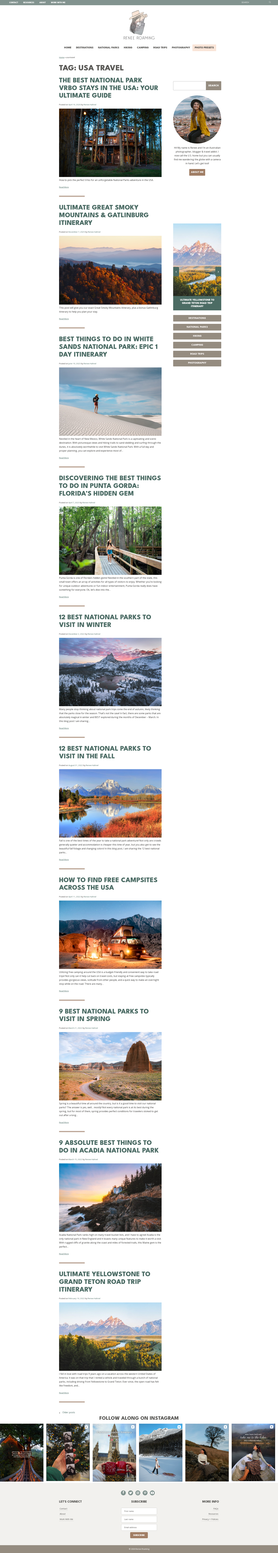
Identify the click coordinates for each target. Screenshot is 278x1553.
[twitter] (131, 1492)
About (42, 2)
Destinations (84, 47)
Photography (181, 47)
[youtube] (153, 1492)
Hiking (128, 47)
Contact (13, 2)
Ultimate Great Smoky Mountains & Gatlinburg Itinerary (104, 215)
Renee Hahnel (90, 104)
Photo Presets (204, 47)
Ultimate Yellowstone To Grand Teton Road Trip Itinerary (104, 1282)
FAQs (215, 1508)
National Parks (108, 47)
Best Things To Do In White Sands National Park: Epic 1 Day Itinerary (108, 347)
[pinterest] (146, 1492)
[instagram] (139, 1492)
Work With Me (58, 2)
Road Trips (160, 47)
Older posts (68, 1412)
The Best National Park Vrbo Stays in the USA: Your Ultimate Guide (108, 88)
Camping (143, 47)
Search (213, 85)
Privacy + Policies (210, 1519)
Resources (28, 2)
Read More (64, 187)
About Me (197, 172)
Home (67, 47)
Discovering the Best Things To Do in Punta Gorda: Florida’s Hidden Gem (110, 486)
